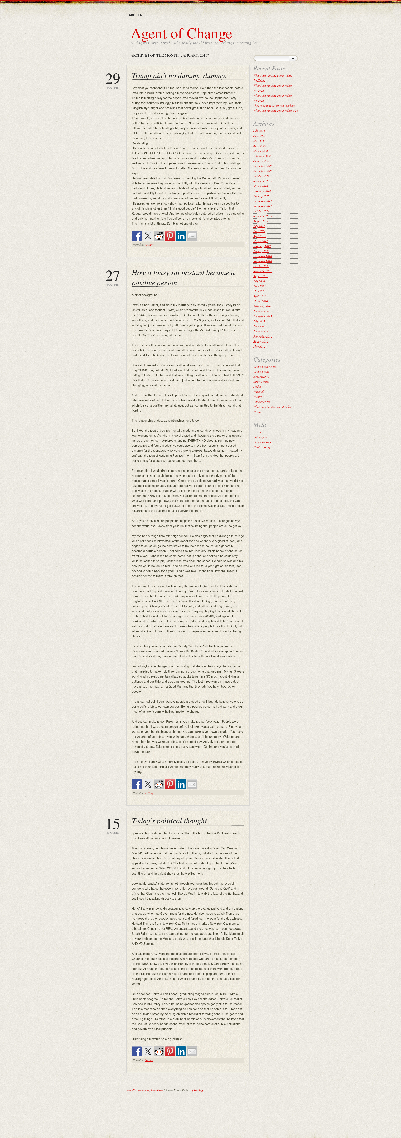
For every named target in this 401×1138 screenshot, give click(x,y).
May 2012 (259, 346)
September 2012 (262, 336)
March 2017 (260, 241)
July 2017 (259, 226)
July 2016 (259, 281)
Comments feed (262, 442)
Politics (149, 245)
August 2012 (260, 341)
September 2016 (262, 271)
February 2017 (262, 246)
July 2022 (259, 131)
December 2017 (262, 201)
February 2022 (262, 156)
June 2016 (259, 286)
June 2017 (259, 231)
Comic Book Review (265, 366)
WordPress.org (262, 447)
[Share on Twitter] (148, 236)
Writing (149, 793)
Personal (258, 392)
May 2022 (259, 141)
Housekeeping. (261, 376)
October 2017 (261, 211)
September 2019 (262, 181)
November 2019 (262, 171)
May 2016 (259, 291)
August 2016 (260, 276)
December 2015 (262, 316)
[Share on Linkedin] (181, 236)
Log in (257, 432)
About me (137, 15)
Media (257, 387)
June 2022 (259, 136)
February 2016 (262, 306)
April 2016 (259, 296)
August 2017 (260, 221)
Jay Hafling (196, 1090)
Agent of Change (181, 33)
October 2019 (261, 176)
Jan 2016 (112, 80)
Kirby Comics (261, 382)
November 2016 (262, 261)
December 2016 (262, 256)
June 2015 (259, 326)
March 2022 (260, 151)
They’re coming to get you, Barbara (274, 105)
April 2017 (259, 236)
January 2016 (261, 311)
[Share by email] (192, 236)
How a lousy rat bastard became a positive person (183, 277)
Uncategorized (261, 402)
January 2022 (261, 161)
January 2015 (261, 331)
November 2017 (262, 206)
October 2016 (261, 266)
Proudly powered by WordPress (144, 1090)
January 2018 (261, 196)
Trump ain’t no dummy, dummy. (179, 75)
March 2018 (260, 186)
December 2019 (262, 166)
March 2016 (260, 301)
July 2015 (259, 321)
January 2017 (261, 251)
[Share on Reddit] (159, 236)
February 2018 (262, 191)
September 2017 (262, 216)
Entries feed (260, 437)
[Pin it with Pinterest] (170, 236)
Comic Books (261, 371)
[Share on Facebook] (137, 236)
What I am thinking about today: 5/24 (275, 111)
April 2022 (259, 146)
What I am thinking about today (272, 407)
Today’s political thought (169, 820)
